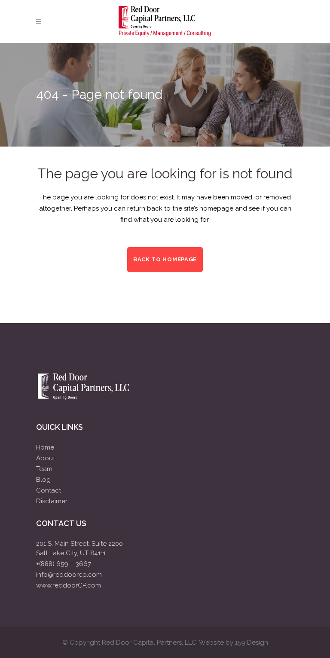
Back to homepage (165, 259)
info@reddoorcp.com (69, 574)
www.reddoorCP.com (68, 585)
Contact (48, 490)
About (45, 458)
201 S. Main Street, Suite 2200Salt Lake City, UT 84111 (79, 548)
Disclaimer (51, 501)
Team (44, 469)
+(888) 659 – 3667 (63, 564)
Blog (43, 480)
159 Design (251, 642)
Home (45, 447)
